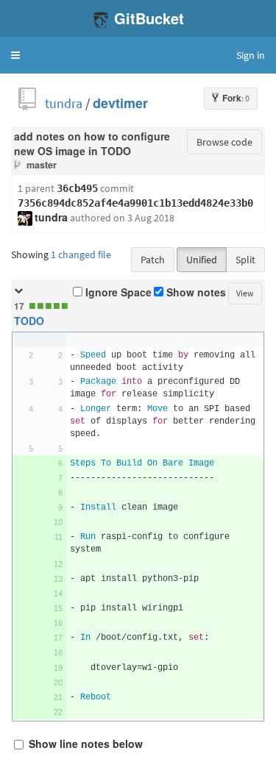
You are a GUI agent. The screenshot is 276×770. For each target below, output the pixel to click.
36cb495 (77, 188)
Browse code (224, 142)
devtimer (120, 103)
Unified (201, 259)
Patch (153, 259)
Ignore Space (117, 292)
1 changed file (81, 254)
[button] (15, 55)
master (41, 165)
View (245, 293)
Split (245, 259)
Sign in (250, 55)
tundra (63, 103)
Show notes (194, 292)
